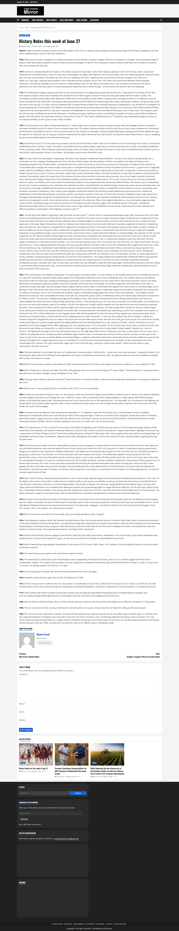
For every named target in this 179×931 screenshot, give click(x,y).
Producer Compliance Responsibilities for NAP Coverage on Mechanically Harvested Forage (71, 771)
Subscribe (24, 819)
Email (22, 712)
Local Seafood (81, 20)
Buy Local (68, 924)
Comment (23, 674)
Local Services (37, 20)
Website (22, 720)
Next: (143, 655)
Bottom (22, 35)
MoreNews (97, 928)
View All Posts (45, 643)
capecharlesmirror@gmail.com (66, 838)
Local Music (99, 924)
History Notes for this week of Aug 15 (33, 768)
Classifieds (94, 20)
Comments (25, 20)
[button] (18, 20)
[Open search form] (161, 20)
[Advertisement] (52, 860)
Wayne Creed (25, 46)
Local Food (90, 924)
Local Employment (66, 20)
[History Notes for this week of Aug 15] (36, 754)
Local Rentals (51, 20)
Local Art (109, 924)
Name (22, 704)
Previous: (29, 655)
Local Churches (120, 924)
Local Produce (57, 924)
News (28, 35)
